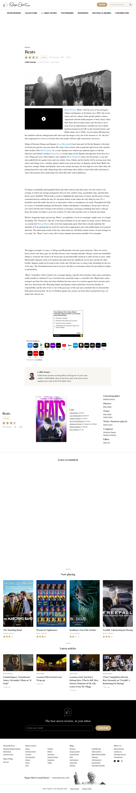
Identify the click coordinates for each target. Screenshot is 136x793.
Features (95, 757)
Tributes (72, 765)
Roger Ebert (96, 763)
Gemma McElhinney (77, 421)
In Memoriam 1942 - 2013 (60, 778)
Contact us (117, 752)
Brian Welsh (70, 109)
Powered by (30, 360)
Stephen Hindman (109, 435)
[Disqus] (68, 539)
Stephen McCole (75, 424)
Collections (31, 13)
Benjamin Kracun (109, 399)
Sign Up (6, 762)
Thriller (49, 763)
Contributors (122, 13)
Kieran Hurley (43, 223)
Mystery (50, 749)
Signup (102, 5)
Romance (50, 754)
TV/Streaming (67, 13)
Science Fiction (52, 757)
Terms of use (74, 789)
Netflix (49, 752)
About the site (119, 749)
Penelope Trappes (109, 432)
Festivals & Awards (101, 13)
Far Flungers (74, 760)
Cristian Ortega (75, 418)
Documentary (30, 757)
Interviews (83, 13)
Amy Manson (74, 430)
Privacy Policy (87, 789)
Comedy (28, 754)
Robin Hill (106, 442)
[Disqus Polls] (68, 490)
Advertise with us (120, 754)
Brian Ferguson (73, 156)
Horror (27, 763)
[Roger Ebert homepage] (16, 4)
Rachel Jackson (75, 427)
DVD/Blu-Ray (96, 749)
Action (27, 749)
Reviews (27, 47)
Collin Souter (30, 62)
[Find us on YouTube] (118, 761)
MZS (71, 757)
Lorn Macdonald (64, 144)
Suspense (50, 760)
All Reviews (7, 752)
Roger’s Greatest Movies (11, 749)
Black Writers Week (98, 754)
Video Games (96, 752)
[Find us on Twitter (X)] (122, 761)
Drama (44, 57)
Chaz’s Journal (74, 752)
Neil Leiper (45, 150)
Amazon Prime (30, 752)
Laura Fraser (56, 153)
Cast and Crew (8, 754)
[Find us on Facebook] (115, 761)
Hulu (27, 765)
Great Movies (50, 13)
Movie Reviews (14, 13)
